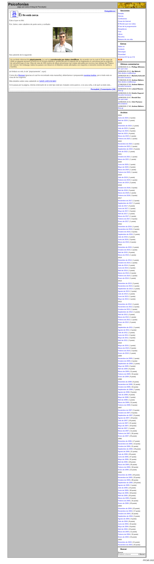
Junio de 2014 (123, 268)
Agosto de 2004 (123, 519)
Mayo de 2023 (123, 131)
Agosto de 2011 (123, 330)
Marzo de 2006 (123, 464)
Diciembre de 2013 (125, 283)
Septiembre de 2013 (125, 289)
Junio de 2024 (123, 118)
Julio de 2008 (123, 395)
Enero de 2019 (123, 182)
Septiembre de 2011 (125, 327)
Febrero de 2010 (124, 351)
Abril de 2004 (123, 529)
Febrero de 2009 (124, 374)
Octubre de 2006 (124, 446)
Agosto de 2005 (123, 485)
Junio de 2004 (123, 524)
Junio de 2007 (123, 423)
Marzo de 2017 (123, 216)
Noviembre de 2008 (125, 384)
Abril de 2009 (123, 369)
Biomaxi (21, 75)
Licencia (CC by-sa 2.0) (126, 57)
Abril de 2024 (123, 120)
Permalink (95, 89)
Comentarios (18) (108, 89)
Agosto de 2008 (123, 392)
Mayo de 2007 (123, 426)
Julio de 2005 (123, 488)
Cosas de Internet (124, 21)
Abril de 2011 (122, 340)
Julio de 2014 (123, 265)
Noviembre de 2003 (125, 545)
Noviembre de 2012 (125, 307)
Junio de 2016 (123, 239)
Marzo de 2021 (123, 159)
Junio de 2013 (123, 296)
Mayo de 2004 (123, 526)
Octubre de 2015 (124, 250)
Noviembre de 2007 (125, 410)
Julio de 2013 (123, 294)
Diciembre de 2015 (125, 247)
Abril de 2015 (123, 252)
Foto (119, 31)
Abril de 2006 (123, 462)
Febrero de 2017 (124, 219)
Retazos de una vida (125, 39)
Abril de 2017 (123, 214)
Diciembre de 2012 (125, 304)
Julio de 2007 (123, 420)
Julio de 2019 (123, 177)
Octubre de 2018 (124, 188)
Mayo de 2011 (123, 338)
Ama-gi (120, 90)
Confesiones (122, 19)
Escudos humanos (124, 77)
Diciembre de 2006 (125, 441)
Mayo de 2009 (123, 366)
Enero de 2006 (123, 470)
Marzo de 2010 (123, 348)
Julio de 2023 (123, 128)
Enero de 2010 (123, 353)
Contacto (121, 49)
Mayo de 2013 (123, 299)
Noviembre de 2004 (125, 511)
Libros (120, 34)
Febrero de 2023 (124, 138)
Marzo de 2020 (123, 169)
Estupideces (110, 11)
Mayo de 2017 (123, 211)
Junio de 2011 (123, 335)
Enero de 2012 (123, 322)
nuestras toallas (90, 75)
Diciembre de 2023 (125, 126)
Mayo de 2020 (123, 167)
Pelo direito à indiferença (127, 73)
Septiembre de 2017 (125, 203)
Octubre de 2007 (124, 413)
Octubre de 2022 (124, 146)
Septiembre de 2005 (125, 482)
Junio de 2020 (123, 164)
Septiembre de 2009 (125, 363)
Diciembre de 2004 (125, 508)
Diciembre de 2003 (125, 542)
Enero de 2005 (123, 503)
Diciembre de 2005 (125, 475)
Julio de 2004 (123, 521)
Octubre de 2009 (124, 361)
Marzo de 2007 (123, 431)
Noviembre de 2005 (125, 477)
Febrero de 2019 (124, 180)
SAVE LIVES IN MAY (47, 81)
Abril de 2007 (123, 428)
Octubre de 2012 (124, 309)
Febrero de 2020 (124, 172)
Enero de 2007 (123, 436)
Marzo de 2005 (123, 498)
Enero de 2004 (123, 537)
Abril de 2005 (123, 495)
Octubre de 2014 (124, 263)
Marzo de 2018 (123, 193)
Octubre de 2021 (124, 157)
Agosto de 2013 (123, 291)
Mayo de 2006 (123, 459)
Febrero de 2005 (124, 501)
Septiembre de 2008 (125, 389)
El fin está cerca (28, 15)
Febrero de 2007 (124, 433)
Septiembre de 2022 (125, 149)
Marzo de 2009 (123, 371)
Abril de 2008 (123, 400)
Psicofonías (18, 4)
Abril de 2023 (123, 133)
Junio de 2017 (123, 208)
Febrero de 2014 (124, 275)
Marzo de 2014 (123, 273)
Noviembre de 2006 (125, 444)
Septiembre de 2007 (125, 415)
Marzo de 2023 (123, 136)
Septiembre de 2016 (125, 234)
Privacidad (121, 54)
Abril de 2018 (123, 190)
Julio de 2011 (123, 332)
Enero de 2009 (123, 376)
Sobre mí (121, 46)
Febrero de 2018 (124, 195)
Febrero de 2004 (124, 534)
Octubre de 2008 (124, 387)
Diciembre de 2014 (125, 260)
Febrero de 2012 (124, 320)
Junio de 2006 (123, 457)
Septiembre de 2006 (125, 449)
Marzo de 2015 (123, 255)
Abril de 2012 (123, 314)
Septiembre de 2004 (125, 516)
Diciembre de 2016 (125, 226)
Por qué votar (123, 69)
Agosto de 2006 (123, 451)
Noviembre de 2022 (125, 144)
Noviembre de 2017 (125, 200)
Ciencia (120, 16)
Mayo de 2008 (123, 397)
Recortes (121, 37)
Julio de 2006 (123, 454)
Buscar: (120, 552)
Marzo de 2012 (123, 317)
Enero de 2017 (123, 221)
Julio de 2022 (123, 151)
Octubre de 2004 (124, 513)
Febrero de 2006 (124, 467)
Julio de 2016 (123, 237)
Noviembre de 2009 (125, 358)
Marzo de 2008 (123, 402)
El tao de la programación (127, 26)
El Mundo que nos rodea (127, 24)
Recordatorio (122, 104)
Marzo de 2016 (123, 242)
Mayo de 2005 (123, 493)
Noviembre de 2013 (125, 286)
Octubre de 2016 (124, 232)
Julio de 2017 (123, 206)
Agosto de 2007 (123, 418)
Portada (121, 13)
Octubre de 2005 (124, 480)
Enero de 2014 (123, 278)
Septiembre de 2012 (125, 312)
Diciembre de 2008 (125, 382)
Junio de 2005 (123, 490)
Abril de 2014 (123, 270)
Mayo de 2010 (123, 345)
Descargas (122, 52)
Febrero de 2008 (124, 405)
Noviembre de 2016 (125, 229)
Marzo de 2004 (123, 532)
